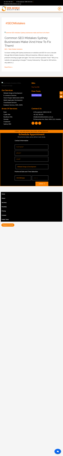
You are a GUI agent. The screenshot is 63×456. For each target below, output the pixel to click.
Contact (4, 215)
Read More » (9, 67)
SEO (6, 49)
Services (4, 202)
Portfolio (4, 206)
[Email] (61, 96)
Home (3, 194)
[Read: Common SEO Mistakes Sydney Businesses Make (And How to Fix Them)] (27, 32)
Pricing (4, 211)
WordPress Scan (37, 95)
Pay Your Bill (35, 87)
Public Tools (5, 219)
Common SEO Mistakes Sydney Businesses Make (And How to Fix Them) (28, 41)
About (3, 198)
